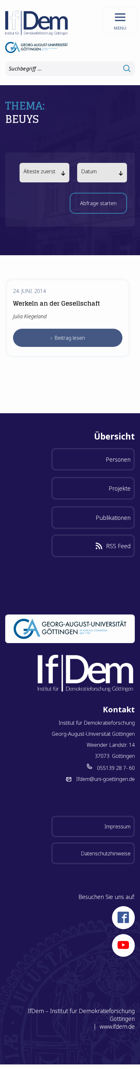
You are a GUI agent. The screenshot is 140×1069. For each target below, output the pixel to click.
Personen (118, 459)
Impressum (118, 826)
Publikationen (113, 517)
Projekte (120, 488)
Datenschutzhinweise (106, 853)
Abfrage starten (98, 205)
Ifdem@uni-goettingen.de (105, 779)
